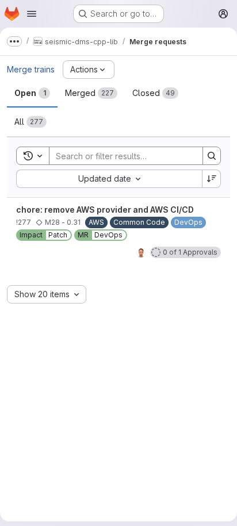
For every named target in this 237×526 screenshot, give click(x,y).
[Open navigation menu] (31, 14)
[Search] (211, 156)
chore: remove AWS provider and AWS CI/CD (105, 209)
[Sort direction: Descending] (211, 179)
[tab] (32, 93)
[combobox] (109, 179)
